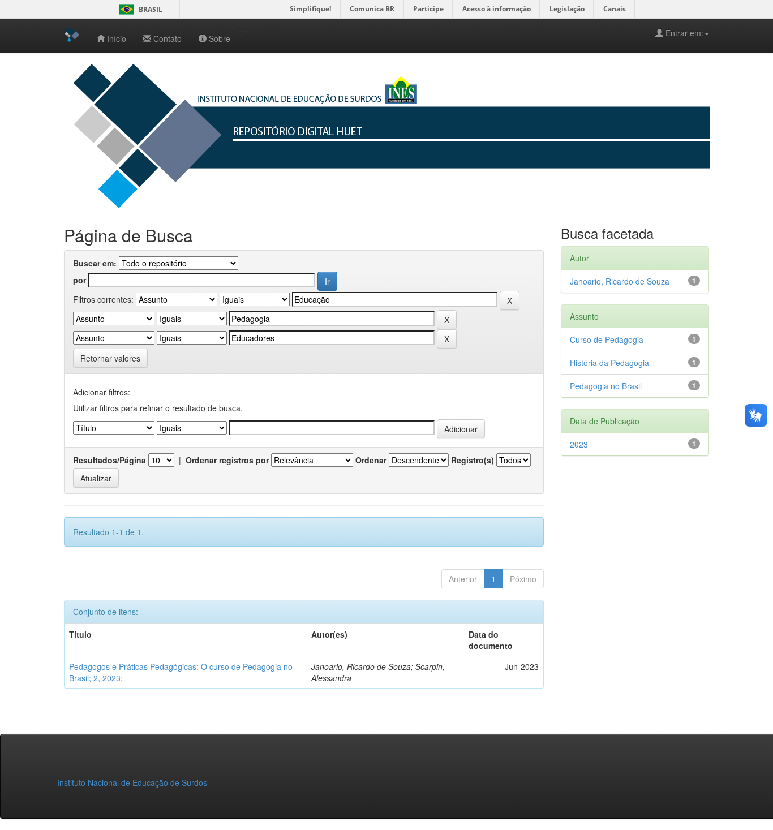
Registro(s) (472, 460)
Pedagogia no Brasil (606, 386)
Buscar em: (95, 263)
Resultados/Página (109, 460)
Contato (167, 38)
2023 (579, 444)
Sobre (219, 38)
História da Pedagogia (609, 362)
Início (116, 38)
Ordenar (370, 460)
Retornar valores (110, 358)
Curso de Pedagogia (606, 339)
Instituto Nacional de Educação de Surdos (132, 782)
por (79, 280)
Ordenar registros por (227, 460)
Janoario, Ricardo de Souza (619, 281)
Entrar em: (683, 32)
